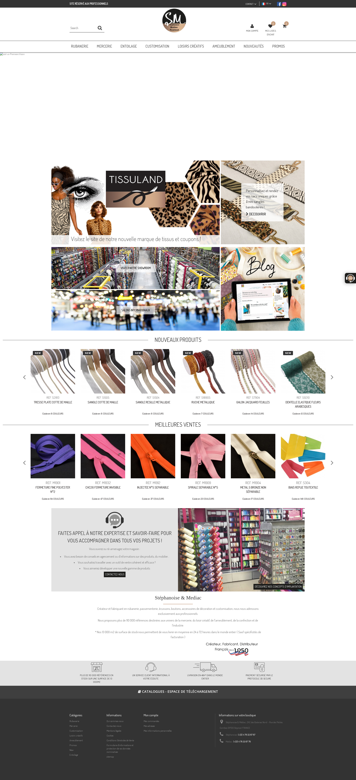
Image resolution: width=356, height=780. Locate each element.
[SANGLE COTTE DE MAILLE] (103, 371)
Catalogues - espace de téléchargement (179, 691)
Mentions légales (114, 730)
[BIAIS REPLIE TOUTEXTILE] (303, 456)
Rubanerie (74, 721)
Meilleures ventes (178, 424)
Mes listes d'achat (270, 32)
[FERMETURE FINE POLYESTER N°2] (53, 456)
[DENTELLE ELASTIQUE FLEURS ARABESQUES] (303, 371)
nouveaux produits (178, 340)
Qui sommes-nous (115, 721)
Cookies (110, 735)
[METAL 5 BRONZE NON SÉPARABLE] (253, 456)
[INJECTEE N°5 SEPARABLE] (153, 456)
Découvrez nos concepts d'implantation (278, 586)
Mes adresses (149, 725)
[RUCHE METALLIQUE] (203, 371)
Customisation (76, 730)
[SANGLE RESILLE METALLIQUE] (153, 371)
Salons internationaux (135, 310)
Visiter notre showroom (136, 268)
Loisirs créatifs (76, 735)
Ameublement (76, 740)
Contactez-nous (114, 574)
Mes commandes (151, 721)
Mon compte (252, 30)
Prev (6, 103)
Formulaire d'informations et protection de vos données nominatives (120, 748)
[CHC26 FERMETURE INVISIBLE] (103, 456)
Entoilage (74, 754)
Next (349, 103)
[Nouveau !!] (178, 103)
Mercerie (74, 725)
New (72, 750)
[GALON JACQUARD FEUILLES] (253, 371)
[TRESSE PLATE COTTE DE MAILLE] (53, 371)
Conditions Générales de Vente (120, 740)
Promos (73, 745)
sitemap (110, 756)
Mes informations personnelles (158, 730)
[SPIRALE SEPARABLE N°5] (203, 456)
